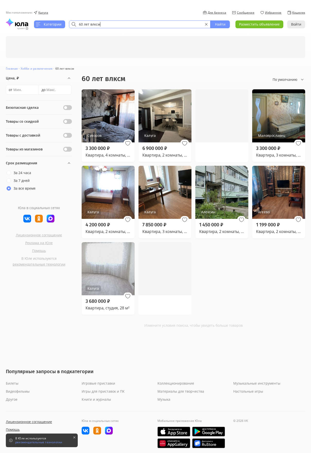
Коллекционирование (175, 383)
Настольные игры (248, 391)
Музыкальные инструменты (256, 383)
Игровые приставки (98, 383)
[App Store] (173, 431)
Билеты (12, 383)
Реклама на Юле (39, 242)
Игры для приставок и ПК (103, 391)
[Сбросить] (206, 24)
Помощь (39, 250)
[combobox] (139, 24)
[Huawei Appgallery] (173, 443)
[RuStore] (208, 443)
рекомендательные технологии (39, 264)
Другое (11, 399)
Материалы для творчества (180, 391)
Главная (12, 68)
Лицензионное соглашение (39, 235)
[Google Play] (208, 431)
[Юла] (17, 22)
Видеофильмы (18, 391)
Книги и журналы (96, 399)
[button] (128, 143)
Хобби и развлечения (37, 68)
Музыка (163, 399)
